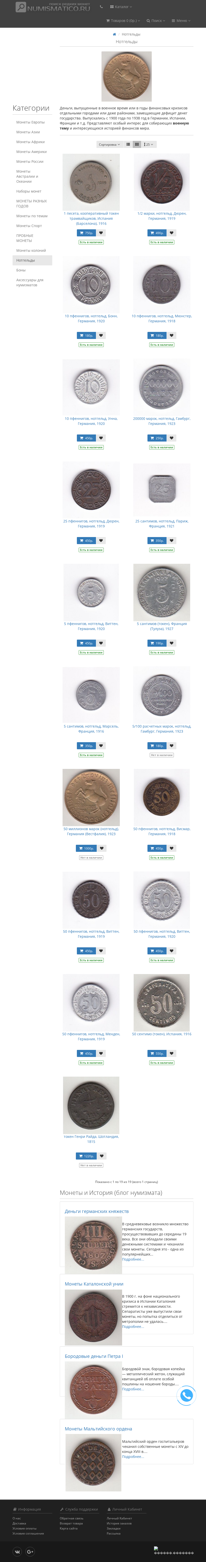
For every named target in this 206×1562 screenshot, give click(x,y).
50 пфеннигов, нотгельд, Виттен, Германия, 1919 (91, 934)
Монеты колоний (31, 250)
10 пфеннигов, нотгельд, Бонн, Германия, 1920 (91, 318)
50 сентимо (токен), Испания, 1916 (161, 1034)
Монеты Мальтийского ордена (98, 1429)
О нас (17, 1518)
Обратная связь (71, 1518)
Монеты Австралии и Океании (27, 176)
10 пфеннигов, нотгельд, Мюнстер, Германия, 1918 (162, 318)
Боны (21, 270)
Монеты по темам (31, 215)
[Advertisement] (44, 68)
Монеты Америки (31, 151)
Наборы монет (28, 191)
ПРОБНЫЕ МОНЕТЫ (24, 238)
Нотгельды (25, 260)
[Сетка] (137, 144)
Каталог (122, 6)
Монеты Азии (28, 132)
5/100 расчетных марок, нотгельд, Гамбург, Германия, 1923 (161, 729)
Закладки (114, 1528)
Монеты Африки (30, 141)
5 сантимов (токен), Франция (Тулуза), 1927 (162, 626)
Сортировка (108, 144)
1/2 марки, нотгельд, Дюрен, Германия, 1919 (161, 216)
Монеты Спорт (29, 225)
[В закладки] (101, 232)
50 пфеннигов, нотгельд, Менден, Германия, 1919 (91, 1036)
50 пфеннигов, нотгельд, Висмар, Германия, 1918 (161, 831)
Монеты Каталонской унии (94, 1284)
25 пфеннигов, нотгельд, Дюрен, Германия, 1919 (91, 523)
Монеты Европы (30, 122)
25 (148, 144)
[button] (122, 21)
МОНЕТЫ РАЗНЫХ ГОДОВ (31, 203)
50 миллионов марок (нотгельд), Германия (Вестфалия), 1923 (91, 831)
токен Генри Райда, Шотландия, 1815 (91, 1139)
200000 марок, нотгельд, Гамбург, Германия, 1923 (161, 421)
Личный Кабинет (119, 1518)
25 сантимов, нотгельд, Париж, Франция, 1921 (161, 523)
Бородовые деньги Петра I (94, 1356)
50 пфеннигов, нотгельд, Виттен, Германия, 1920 (162, 934)
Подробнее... (133, 1259)
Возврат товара (71, 1523)
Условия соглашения (28, 1533)
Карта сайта (69, 1528)
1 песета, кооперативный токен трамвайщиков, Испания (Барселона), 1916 (91, 218)
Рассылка (114, 1533)
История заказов (119, 1523)
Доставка (19, 1523)
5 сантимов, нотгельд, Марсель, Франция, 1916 (91, 729)
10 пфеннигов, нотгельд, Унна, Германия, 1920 (91, 421)
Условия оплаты (24, 1528)
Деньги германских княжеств (97, 1211)
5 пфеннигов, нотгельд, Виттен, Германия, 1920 (91, 626)
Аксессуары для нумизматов (29, 282)
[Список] (128, 144)
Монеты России (29, 161)
